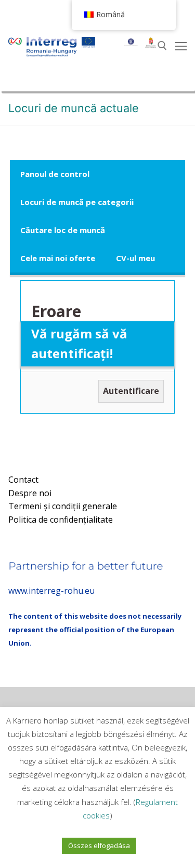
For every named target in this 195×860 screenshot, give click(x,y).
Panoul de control (54, 174)
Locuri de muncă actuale (73, 108)
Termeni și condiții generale (62, 506)
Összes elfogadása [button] (99, 845)
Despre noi (29, 493)
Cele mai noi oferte (57, 258)
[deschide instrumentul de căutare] (162, 45)
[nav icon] (181, 46)
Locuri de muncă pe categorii (77, 202)
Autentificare (131, 391)
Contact (23, 479)
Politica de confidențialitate (60, 519)
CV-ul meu (135, 258)
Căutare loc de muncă (62, 230)
